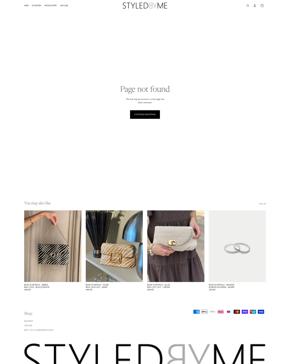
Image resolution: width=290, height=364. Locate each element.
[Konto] (254, 5)
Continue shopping (145, 114)
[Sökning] (247, 5)
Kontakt (28, 321)
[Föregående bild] (91, 246)
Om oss (28, 325)
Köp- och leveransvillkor (38, 330)
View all (262, 203)
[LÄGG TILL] (76, 277)
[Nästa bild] (138, 246)
